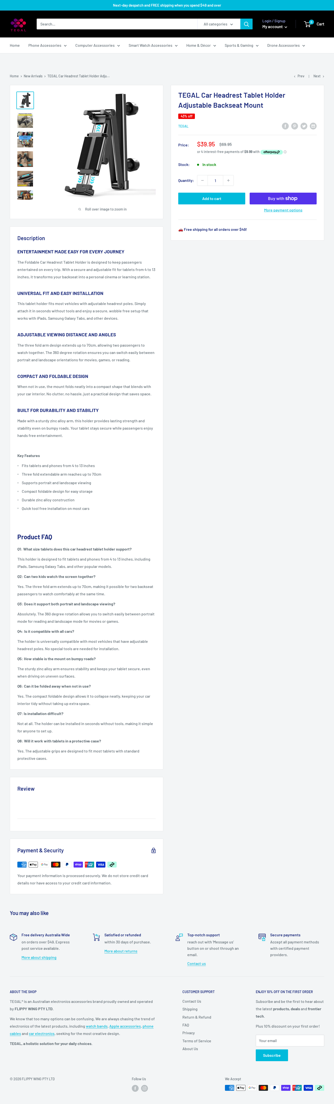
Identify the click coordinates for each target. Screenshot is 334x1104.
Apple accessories (125, 1026)
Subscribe (272, 1055)
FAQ (185, 1024)
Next (317, 76)
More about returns (120, 951)
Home (15, 45)
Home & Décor (198, 45)
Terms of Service (196, 1040)
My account (272, 26)
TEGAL (183, 126)
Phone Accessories (44, 45)
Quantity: (186, 180)
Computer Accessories (95, 45)
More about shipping (39, 957)
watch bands (97, 1026)
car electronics (42, 1033)
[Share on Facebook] (285, 125)
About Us (190, 1048)
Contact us (196, 963)
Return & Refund (196, 1017)
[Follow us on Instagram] (144, 1088)
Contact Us (191, 1001)
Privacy (188, 1032)
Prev (301, 76)
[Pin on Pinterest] (294, 125)
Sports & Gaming (239, 45)
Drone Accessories (283, 45)
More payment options (283, 210)
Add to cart (211, 198)
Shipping (190, 1009)
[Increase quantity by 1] (228, 180)
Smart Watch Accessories (150, 45)
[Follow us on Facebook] (135, 1088)
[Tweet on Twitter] (304, 125)
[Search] (246, 24)
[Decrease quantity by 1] (202, 180)
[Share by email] (313, 125)
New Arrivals (33, 76)
